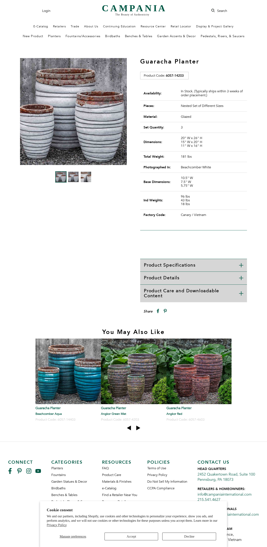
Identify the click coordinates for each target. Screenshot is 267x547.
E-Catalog (40, 26)
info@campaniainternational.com (225, 494)
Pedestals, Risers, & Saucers (222, 36)
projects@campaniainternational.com (228, 514)
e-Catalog (109, 488)
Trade (75, 26)
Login (46, 11)
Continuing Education (119, 26)
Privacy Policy (57, 525)
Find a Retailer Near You (119, 495)
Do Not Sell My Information (167, 481)
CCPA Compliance (161, 488)
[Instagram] (29, 472)
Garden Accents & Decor (176, 36)
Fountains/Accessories (82, 36)
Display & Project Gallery (215, 26)
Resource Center (153, 26)
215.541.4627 (209, 499)
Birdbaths (112, 36)
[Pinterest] (19, 472)
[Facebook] (10, 472)
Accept (131, 536)
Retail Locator (181, 26)
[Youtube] (38, 472)
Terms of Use (156, 468)
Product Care (111, 475)
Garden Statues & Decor (69, 481)
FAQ (105, 468)
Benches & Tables (138, 36)
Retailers (59, 26)
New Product (33, 36)
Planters (54, 36)
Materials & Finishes (116, 481)
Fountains (58, 475)
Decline (189, 536)
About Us (91, 26)
